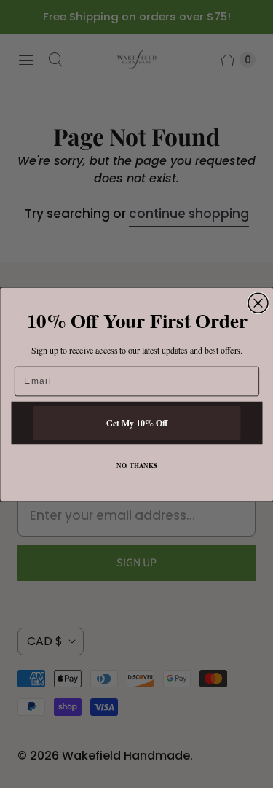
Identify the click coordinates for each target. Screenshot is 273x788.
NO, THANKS (136, 464)
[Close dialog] (258, 303)
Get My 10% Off (136, 422)
